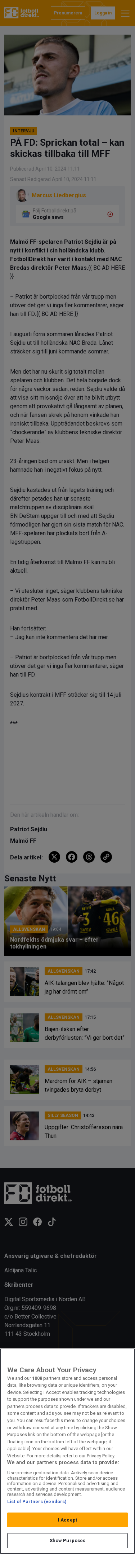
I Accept (67, 1520)
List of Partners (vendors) (37, 1501)
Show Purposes (68, 1540)
